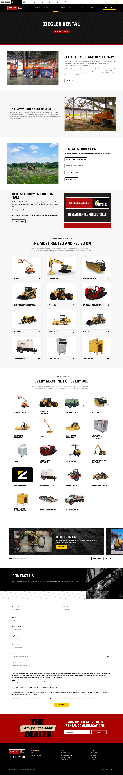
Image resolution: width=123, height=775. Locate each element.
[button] (10, 558)
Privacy (112, 769)
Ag (32, 753)
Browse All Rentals (61, 31)
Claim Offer (61, 547)
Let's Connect (110, 8)
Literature (64, 759)
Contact (90, 8)
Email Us (94, 755)
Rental (55, 8)
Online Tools (65, 757)
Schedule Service (66, 755)
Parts (63, 8)
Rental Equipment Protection (76, 159)
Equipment (37, 8)
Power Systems (36, 755)
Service (46, 8)
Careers (93, 759)
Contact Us (70, 80)
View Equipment (19, 221)
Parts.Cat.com (65, 753)
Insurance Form (71, 179)
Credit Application (72, 172)
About (81, 8)
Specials (72, 8)
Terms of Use (104, 769)
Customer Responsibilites (74, 166)
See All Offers (97, 558)
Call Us (93, 757)
